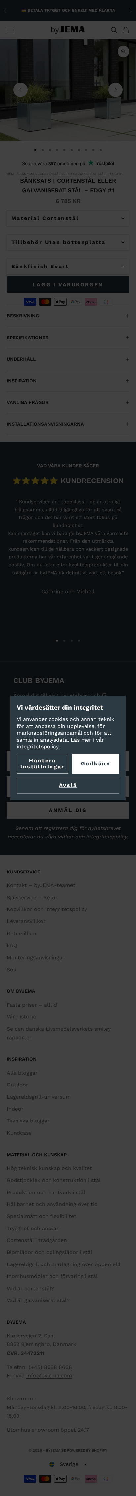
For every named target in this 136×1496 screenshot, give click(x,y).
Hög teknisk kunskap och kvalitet (49, 1168)
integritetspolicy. (38, 747)
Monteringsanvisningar (36, 957)
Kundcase (19, 1133)
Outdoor (17, 1085)
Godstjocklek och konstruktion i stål (54, 1180)
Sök (11, 969)
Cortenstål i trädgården (37, 1240)
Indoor (15, 1109)
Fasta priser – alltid (32, 1005)
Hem (10, 174)
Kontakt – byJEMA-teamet (41, 885)
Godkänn (95, 764)
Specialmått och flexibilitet (41, 1216)
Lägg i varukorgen (68, 284)
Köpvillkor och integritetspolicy (47, 909)
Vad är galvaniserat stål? (38, 1300)
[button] (68, 1464)
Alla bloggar (22, 1073)
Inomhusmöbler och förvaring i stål (52, 1276)
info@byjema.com (49, 1375)
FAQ (12, 945)
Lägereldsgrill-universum (39, 1097)
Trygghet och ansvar (33, 1228)
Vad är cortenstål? (30, 1288)
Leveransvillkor (26, 921)
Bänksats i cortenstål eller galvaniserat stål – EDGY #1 (71, 174)
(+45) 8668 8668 (50, 1367)
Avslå (68, 785)
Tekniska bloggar (28, 1121)
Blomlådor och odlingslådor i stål (49, 1252)
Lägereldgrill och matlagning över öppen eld (63, 1264)
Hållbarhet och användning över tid (52, 1204)
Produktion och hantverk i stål (46, 1192)
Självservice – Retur (32, 897)
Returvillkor (22, 933)
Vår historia (21, 1017)
